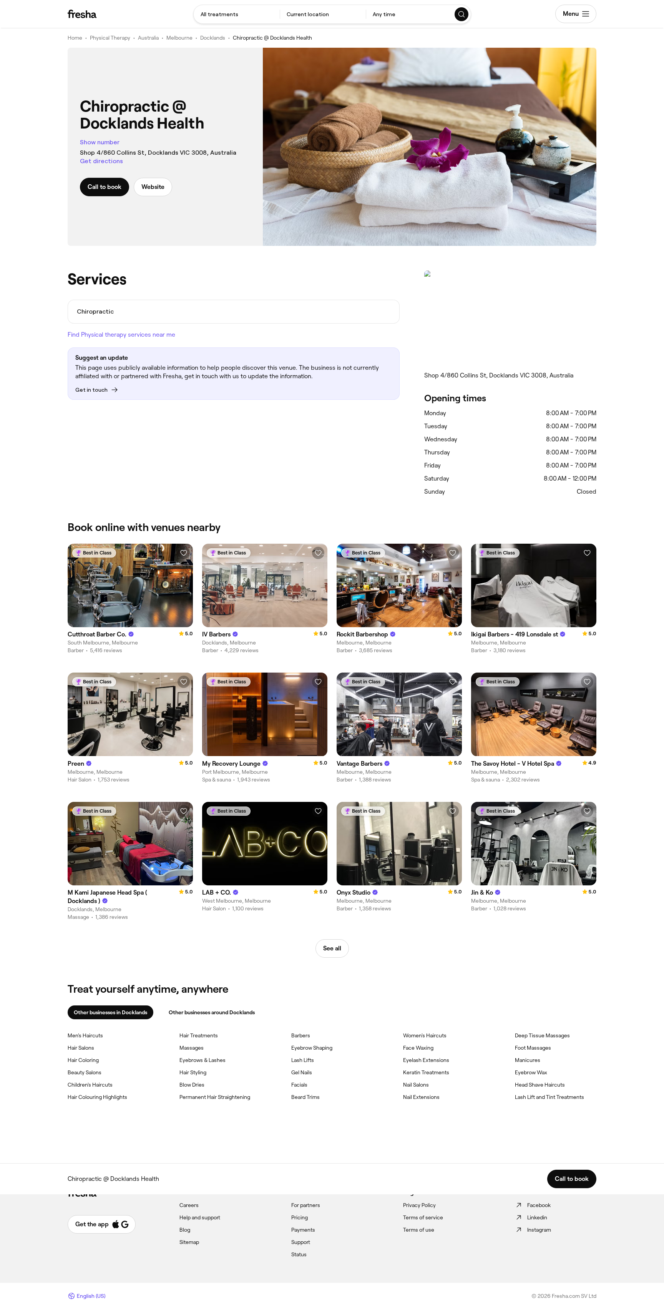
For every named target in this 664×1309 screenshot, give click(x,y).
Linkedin (537, 1217)
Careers (189, 1205)
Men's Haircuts (85, 1035)
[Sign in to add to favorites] (184, 553)
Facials (299, 1085)
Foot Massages (533, 1048)
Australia (148, 38)
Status (299, 1254)
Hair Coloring (83, 1060)
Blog (184, 1230)
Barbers (300, 1035)
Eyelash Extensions (426, 1060)
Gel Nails (301, 1072)
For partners (305, 1205)
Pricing (299, 1217)
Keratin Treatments (426, 1072)
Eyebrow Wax (531, 1072)
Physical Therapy (110, 38)
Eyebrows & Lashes (202, 1060)
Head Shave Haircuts (540, 1085)
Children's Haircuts (90, 1085)
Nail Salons (416, 1085)
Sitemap (189, 1242)
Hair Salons (81, 1048)
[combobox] (237, 14)
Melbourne (179, 38)
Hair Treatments (198, 1035)
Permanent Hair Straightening (214, 1097)
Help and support (199, 1217)
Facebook (539, 1205)
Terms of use (418, 1230)
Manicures (527, 1060)
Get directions (101, 161)
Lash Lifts (302, 1060)
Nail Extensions (421, 1097)
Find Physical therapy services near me (121, 334)
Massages (191, 1048)
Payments (303, 1230)
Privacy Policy (419, 1205)
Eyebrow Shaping (311, 1048)
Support (300, 1242)
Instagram (539, 1230)
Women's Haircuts (425, 1035)
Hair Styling (192, 1072)
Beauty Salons (84, 1072)
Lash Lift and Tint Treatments (549, 1097)
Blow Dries (191, 1085)
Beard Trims (305, 1097)
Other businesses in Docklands (110, 1012)
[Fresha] (82, 14)
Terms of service (423, 1217)
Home (75, 38)
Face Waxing (418, 1048)
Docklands (212, 38)
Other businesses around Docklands (212, 1012)
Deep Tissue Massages (542, 1035)
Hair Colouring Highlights (97, 1097)
